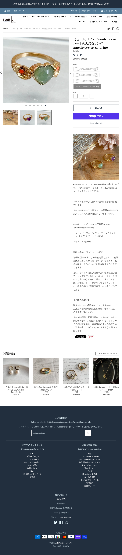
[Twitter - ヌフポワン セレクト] (108, 28)
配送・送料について (90, 465)
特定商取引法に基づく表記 (89, 462)
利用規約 (89, 483)
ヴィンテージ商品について (89, 459)
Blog (32, 471)
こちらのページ (64, 517)
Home (5, 29)
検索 (90, 453)
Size (75, 65)
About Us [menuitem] (96, 16)
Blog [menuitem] (82, 21)
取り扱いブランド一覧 (32, 474)
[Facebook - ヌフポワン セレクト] (113, 28)
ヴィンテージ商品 (31, 462)
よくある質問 (89, 477)
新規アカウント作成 (89, 11)
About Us (32, 465)
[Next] (70, 72)
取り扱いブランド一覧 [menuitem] (98, 21)
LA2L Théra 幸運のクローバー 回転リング (76, 388)
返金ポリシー (89, 468)
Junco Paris (16, 392)
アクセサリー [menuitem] (58, 16)
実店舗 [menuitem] (114, 21)
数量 (74, 92)
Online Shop (31, 456)
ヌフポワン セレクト (64, 543)
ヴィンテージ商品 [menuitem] (77, 16)
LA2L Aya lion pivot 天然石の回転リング (46, 388)
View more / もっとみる (107, 354)
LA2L (76, 51)
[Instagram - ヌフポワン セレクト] (117, 28)
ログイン (74, 11)
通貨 (15, 11)
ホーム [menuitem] (25, 16)
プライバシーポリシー (90, 456)
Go (88, 433)
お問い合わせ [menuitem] (111, 16)
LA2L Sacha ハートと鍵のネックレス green (106, 388)
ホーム (32, 453)
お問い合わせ (32, 468)
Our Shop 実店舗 (89, 474)
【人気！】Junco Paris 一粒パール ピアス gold (15, 388)
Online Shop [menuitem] (39, 16)
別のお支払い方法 (96, 123)
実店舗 (32, 477)
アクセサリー (31, 459)
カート (110, 11)
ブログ (89, 471)
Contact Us (61, 499)
